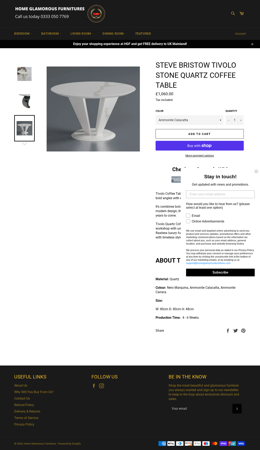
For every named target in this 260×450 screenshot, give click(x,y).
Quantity (231, 111)
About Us (20, 385)
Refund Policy (24, 405)
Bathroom (50, 33)
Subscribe (220, 272)
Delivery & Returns (27, 411)
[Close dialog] (256, 171)
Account (240, 33)
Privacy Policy (24, 424)
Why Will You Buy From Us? (34, 392)
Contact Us (22, 398)
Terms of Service (26, 418)
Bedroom (22, 33)
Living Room (81, 33)
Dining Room (114, 33)
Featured (143, 33)
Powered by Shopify (69, 443)
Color (160, 111)
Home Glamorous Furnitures (40, 443)
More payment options (199, 155)
